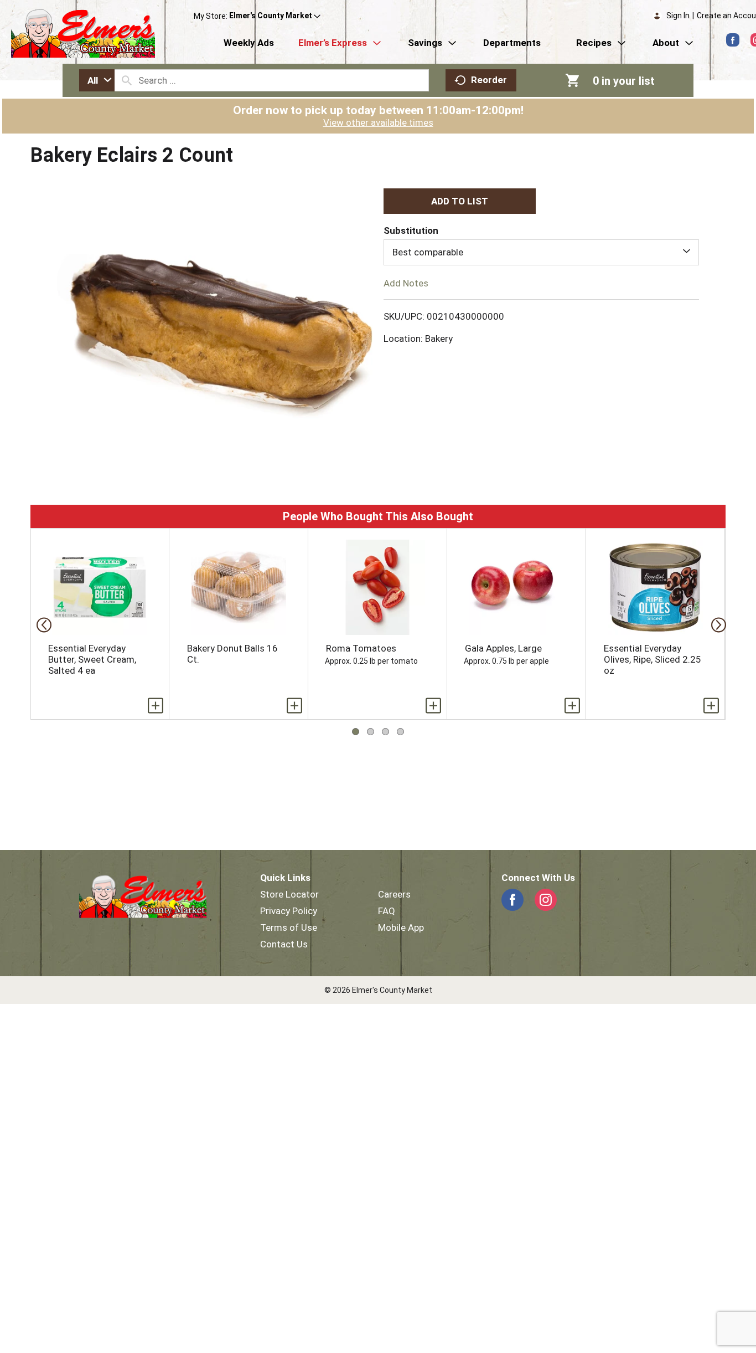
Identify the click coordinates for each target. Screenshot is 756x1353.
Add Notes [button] (406, 282)
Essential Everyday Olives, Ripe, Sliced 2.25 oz (652, 659)
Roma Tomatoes (361, 648)
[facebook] (732, 40)
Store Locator (289, 894)
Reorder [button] (489, 79)
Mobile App (401, 927)
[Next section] (715, 624)
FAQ (386, 910)
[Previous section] (40, 624)
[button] (274, 16)
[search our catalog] (127, 80)
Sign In (678, 15)
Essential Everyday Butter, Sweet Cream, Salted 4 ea (92, 659)
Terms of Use (288, 927)
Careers (394, 894)
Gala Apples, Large (503, 648)
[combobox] (97, 80)
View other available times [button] (378, 122)
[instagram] (546, 900)
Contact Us (284, 944)
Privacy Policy (288, 910)
